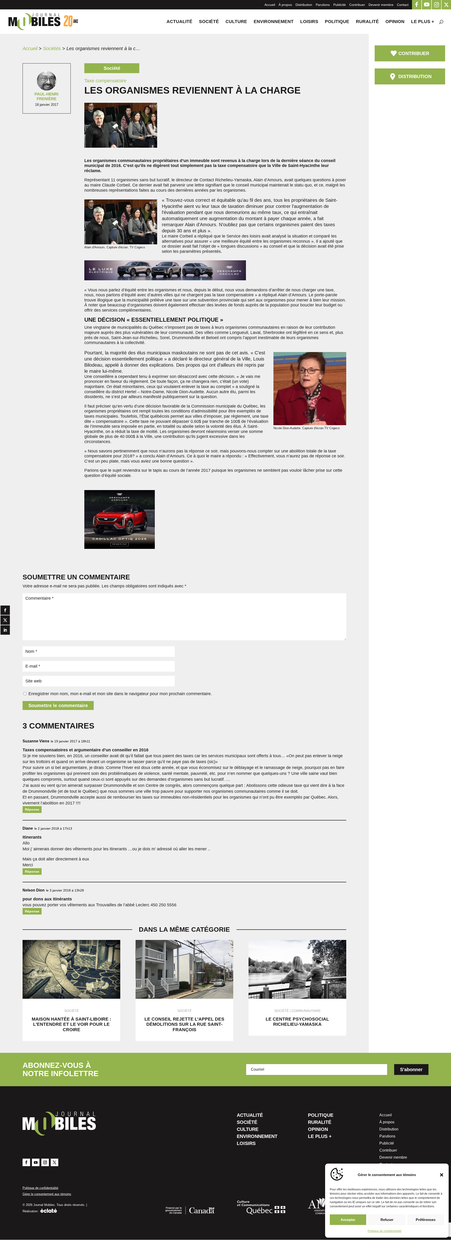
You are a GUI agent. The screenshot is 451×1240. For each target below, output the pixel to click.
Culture (236, 22)
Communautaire (306, 1011)
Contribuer (357, 4)
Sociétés (52, 48)
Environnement (274, 22)
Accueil (269, 4)
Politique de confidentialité (384, 1231)
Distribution (303, 4)
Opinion (394, 22)
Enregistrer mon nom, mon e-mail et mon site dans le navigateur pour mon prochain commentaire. (120, 693)
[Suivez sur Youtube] (35, 1162)
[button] (441, 1175)
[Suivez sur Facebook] (26, 1162)
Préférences (425, 1220)
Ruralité (367, 22)
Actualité (179, 22)
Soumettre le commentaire (58, 705)
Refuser (387, 1220)
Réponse (32, 809)
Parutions (323, 4)
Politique (337, 22)
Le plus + (422, 22)
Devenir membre (381, 4)
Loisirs (309, 22)
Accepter (348, 1220)
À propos (285, 4)
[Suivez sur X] (54, 1162)
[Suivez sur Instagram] (45, 1162)
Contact (402, 4)
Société (209, 22)
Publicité (339, 4)
